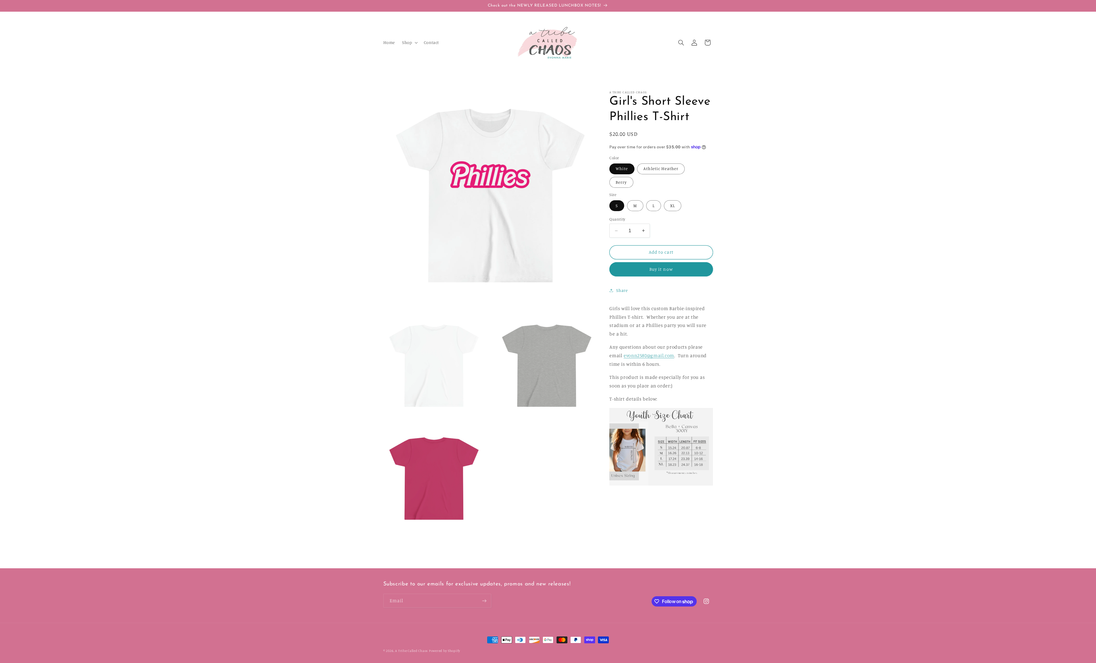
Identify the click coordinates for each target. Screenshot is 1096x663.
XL (672, 205)
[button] (409, 42)
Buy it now (661, 269)
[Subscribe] (484, 601)
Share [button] (622, 290)
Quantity (617, 219)
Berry (621, 182)
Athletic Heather (660, 168)
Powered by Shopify (444, 651)
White (622, 168)
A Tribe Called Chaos (411, 651)
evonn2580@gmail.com (649, 355)
